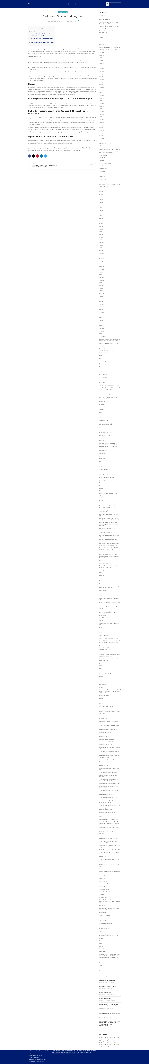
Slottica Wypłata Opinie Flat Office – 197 (109, 859)
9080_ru (101, 250)
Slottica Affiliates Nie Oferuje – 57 (107, 739)
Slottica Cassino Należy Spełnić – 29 (108, 797)
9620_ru (101, 301)
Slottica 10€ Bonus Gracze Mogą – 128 (108, 729)
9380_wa (101, 280)
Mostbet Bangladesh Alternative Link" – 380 (109, 514)
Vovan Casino (102, 920)
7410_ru (101, 210)
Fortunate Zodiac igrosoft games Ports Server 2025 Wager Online (108, 1005)
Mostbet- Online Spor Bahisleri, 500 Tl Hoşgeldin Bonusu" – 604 (108, 566)
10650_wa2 (102, 117)
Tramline (101, 894)
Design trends (102, 407)
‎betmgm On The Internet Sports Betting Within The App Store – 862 (109, 349)
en (100, 417)
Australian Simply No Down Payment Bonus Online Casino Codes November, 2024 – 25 (109, 339)
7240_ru (101, 199)
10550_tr (101, 103)
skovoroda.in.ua (103, 718)
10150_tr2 (101, 71)
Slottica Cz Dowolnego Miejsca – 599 (108, 800)
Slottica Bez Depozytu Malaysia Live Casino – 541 (109, 748)
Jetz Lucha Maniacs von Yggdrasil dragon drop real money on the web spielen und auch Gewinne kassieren (109, 1013)
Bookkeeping (102, 361)
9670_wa (101, 307)
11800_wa (101, 135)
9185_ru (101, 261)
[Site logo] (31, 4)
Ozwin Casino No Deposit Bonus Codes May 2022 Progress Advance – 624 (109, 611)
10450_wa (101, 90)
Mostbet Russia (103, 552)
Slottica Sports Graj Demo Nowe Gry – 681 (109, 849)
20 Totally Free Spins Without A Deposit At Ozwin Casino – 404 (109, 185)
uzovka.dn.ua (102, 912)
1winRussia (102, 171)
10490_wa (101, 98)
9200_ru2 (101, 266)
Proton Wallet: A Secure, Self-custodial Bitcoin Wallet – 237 (108, 659)
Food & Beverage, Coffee (105, 432)
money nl (101, 500)
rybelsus (101, 698)
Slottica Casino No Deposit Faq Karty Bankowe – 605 (108, 775)
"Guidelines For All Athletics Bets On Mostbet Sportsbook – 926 (108, 18)
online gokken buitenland (105, 593)
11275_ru (101, 133)
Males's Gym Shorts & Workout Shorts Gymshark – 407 (108, 494)
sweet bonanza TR (103, 883)
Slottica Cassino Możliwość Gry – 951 (108, 794)
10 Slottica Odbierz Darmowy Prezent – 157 (110, 47)
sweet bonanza (103, 881)
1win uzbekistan (103, 168)
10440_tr (101, 87)
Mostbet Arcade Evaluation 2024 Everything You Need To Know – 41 (108, 506)
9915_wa (101, 333)
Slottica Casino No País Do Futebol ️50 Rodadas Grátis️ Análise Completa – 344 (109, 780)
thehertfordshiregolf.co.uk (105, 891)
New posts (102, 578)
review (101, 676)
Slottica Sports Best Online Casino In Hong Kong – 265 (109, 846)
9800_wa (101, 317)
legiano (101, 488)
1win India (101, 160)
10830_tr (101, 125)
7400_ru (101, 207)
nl (99, 583)
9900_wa (101, 331)
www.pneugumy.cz (103, 928)
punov (100, 668)
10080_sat (102, 60)
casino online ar (103, 379)
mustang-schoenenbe (104, 570)
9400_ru (101, 282)
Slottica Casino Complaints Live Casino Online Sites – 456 (108, 764)
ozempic (101, 595)
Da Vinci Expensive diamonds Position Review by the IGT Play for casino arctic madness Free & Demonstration (109, 1023)
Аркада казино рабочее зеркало (107, 986)
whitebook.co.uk (103, 926)
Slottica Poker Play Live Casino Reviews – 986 (109, 828)
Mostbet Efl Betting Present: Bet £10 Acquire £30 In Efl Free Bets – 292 (108, 531)
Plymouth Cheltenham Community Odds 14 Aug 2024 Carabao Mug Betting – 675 (110, 641)
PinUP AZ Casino (103, 635)
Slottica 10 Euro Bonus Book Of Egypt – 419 (109, 726)
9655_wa (101, 304)
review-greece (102, 684)
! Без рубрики (102, 15)
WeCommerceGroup (59, 21)
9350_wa (101, 277)
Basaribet (101, 346)
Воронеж (101, 940)
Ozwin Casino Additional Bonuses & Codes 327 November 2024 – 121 (109, 603)
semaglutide (102, 709)
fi (99, 427)
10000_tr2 (101, 57)
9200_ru (101, 264)
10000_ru (101, 52)
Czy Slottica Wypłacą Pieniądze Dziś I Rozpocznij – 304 (108, 398)
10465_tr (101, 92)
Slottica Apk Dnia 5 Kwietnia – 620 (107, 742)
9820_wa (101, 323)
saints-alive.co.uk (103, 701)
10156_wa (101, 74)
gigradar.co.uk (102, 453)
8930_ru (101, 240)
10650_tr (101, 114)
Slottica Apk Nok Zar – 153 (105, 744)
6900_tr (101, 194)
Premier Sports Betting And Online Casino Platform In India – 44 (109, 648)
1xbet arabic (102, 174)
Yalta (100, 931)
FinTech (101, 430)
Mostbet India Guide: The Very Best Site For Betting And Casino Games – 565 (109, 544)
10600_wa (101, 111)
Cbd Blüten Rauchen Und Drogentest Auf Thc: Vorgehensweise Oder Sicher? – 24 (109, 388)
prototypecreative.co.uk (105, 663)
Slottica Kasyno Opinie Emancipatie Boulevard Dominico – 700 (108, 808)
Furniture (101, 440)
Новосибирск (102, 951)
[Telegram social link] (45, 156)
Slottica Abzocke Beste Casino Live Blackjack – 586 (107, 735)
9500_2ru (101, 290)
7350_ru (101, 205)
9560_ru (101, 296)
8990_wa (101, 242)
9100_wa (101, 256)
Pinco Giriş (102, 630)
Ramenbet (101, 671)
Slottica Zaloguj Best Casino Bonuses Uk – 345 (109, 865)
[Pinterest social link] (37, 156)
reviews (101, 687)
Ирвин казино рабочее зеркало (107, 980)
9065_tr (101, 248)
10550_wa (101, 106)
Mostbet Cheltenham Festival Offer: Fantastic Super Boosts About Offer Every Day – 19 (109, 524)
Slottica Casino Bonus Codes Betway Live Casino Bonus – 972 (109, 756)
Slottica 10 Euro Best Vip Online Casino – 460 (109, 721)
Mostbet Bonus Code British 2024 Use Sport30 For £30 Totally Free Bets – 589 (109, 519)
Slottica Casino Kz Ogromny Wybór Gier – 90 (109, 769)
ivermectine (102, 472)
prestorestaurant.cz (104, 652)
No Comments (111, 982)
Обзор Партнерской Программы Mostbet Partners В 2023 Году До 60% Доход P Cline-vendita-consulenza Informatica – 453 (110, 956)
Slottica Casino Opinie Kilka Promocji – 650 (109, 783)
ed (100, 415)
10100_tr (101, 66)
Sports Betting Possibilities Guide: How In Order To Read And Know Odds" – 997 (109, 872)
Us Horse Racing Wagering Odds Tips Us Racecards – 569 (109, 909)
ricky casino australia (104, 695)
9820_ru (101, 320)
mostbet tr (102, 560)
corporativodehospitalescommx (107, 392)
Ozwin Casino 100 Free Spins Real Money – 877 (109, 599)
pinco (100, 627)
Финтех (101, 968)
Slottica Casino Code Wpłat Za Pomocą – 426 (109, 760)
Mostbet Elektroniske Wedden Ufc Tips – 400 (109, 535)
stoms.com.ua (102, 878)
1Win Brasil (102, 157)
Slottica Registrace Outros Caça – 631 (108, 838)
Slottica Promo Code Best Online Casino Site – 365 (109, 832)
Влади (101, 938)
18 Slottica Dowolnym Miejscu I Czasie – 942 (109, 144)
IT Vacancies (102, 466)
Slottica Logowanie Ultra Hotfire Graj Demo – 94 (109, 815)
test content (102, 886)
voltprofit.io (102, 917)
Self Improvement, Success (106, 706)
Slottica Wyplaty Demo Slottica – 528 (108, 862)
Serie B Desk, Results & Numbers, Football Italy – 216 (109, 712)
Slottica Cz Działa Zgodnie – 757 (107, 802)
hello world (102, 458)
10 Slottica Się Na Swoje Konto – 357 (108, 49)
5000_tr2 (101, 191)
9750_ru (101, 309)
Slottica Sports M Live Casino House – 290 (109, 852)
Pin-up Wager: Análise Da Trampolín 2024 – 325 (109, 624)
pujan (100, 665)
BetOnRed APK (103, 353)
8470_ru (101, 221)
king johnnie (102, 480)
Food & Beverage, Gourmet (106, 435)
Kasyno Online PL (103, 474)
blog (100, 358)
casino (101, 371)
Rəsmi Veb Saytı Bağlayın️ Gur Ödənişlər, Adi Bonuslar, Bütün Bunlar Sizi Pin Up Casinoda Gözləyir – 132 (110, 691)
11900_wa (101, 138)
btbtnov (101, 366)
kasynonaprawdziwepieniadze (106, 477)
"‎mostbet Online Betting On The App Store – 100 (107, 31)
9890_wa (101, 328)
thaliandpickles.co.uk (104, 889)
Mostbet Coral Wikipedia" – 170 (107, 528)
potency (101, 645)
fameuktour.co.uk (103, 420)
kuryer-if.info (102, 482)
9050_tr (101, 245)
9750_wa (101, 312)
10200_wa (101, 76)
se (100, 703)
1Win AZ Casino (103, 155)
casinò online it (103, 382)
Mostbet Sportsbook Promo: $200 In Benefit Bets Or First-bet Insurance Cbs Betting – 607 (109, 556)
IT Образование (103, 469)
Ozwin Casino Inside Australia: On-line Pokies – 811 (108, 607)
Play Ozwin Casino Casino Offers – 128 (108, 638)
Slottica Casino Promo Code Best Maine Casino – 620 (109, 787)
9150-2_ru (101, 258)
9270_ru (101, 272)
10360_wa (101, 82)
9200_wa (101, 269)
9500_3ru (101, 293)
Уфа (100, 965)
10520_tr (101, 100)
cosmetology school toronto (106, 394)
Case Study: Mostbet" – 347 (106, 369)
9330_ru (101, 274)
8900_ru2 (101, 234)
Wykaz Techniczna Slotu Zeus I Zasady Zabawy (42, 42)
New (100, 572)
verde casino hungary (104, 915)
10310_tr (101, 79)
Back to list (62, 165)
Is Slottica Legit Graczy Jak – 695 (107, 464)
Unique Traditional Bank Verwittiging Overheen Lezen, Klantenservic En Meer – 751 (109, 901)
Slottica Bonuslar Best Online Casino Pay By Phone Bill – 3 (109, 752)
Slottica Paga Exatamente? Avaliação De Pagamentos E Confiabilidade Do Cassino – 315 (109, 823)
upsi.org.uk (102, 905)
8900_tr (101, 237)
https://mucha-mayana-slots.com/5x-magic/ (66, 48)
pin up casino (102, 615)
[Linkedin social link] (41, 156)
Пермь (101, 960)
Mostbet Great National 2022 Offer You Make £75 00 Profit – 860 (109, 540)
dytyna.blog (102, 409)
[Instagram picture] (102, 1038)
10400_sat (102, 84)
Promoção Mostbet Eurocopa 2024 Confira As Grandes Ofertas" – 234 (109, 655)
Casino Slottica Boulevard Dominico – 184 (109, 385)
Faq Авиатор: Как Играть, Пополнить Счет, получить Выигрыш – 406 (109, 423)
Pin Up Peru (102, 620)
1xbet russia (102, 176)
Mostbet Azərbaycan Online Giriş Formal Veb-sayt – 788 (109, 510)
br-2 (100, 363)
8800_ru (101, 231)
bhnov (100, 355)
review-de (101, 679)
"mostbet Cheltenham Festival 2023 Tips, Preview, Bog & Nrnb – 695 (109, 27)
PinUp (100, 632)
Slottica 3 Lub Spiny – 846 (105, 732)
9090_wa (101, 253)
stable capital (102, 875)
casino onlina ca (103, 377)
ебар (100, 943)
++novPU (101, 35)
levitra (100, 490)
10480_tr (101, 95)
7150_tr (101, 197)
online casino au (103, 590)
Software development (105, 868)
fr (99, 438)
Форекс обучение (103, 970)
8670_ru (101, 229)
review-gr (101, 681)
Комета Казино (103, 949)
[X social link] (33, 156)
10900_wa (101, 127)
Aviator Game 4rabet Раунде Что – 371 (108, 343)
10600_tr (101, 108)
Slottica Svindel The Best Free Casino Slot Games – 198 (109, 855)
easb (100, 412)
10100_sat (102, 63)
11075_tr (101, 130)
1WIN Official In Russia (105, 163)
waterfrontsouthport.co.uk (106, 923)
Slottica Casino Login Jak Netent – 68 (108, 772)
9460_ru (101, 288)
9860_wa (101, 325)
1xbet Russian (102, 179)
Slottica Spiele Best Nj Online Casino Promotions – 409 (108, 842)
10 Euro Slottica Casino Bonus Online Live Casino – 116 (109, 43)
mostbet (101, 503)
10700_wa (101, 119)
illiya (100, 461)
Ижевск (101, 946)
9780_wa (101, 315)
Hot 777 (33, 31)
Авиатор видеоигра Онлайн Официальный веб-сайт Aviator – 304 (108, 934)
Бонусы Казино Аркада (105, 992)
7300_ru (101, 202)
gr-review (101, 456)
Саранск (101, 962)
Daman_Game (102, 401)
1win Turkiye (102, 166)
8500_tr (101, 223)
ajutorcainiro (102, 336)
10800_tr (101, 122)
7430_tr (101, 213)
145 (100, 141)
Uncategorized (63, 12)
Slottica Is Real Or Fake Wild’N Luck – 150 (109, 805)
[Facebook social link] (29, 156)
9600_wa (101, 299)
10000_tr (101, 55)
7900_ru (101, 215)
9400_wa (101, 285)
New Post (101, 575)
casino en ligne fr (103, 374)
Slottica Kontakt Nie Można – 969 (107, 812)
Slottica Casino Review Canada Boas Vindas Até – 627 (110, 791)
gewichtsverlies (103, 450)
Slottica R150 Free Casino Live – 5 (107, 836)
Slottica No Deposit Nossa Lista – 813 (108, 819)
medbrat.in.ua (102, 497)
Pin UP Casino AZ (103, 617)
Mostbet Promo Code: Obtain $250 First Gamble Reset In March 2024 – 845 (109, 548)
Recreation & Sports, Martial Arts (107, 673)
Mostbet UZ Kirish (103, 563)
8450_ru (101, 218)
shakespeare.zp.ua (103, 715)
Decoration (102, 404)
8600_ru (101, 226)
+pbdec (101, 37)
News (100, 580)
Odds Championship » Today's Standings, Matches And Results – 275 (109, 586)
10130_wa (101, 68)
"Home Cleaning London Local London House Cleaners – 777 (108, 23)
